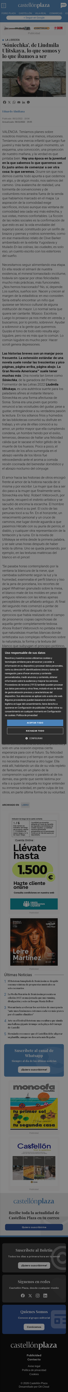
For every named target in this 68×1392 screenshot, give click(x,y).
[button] (34, 738)
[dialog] (34, 696)
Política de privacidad (26, 715)
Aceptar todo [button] (35, 722)
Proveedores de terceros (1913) (21, 685)
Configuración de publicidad (31, 707)
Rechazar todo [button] (35, 731)
